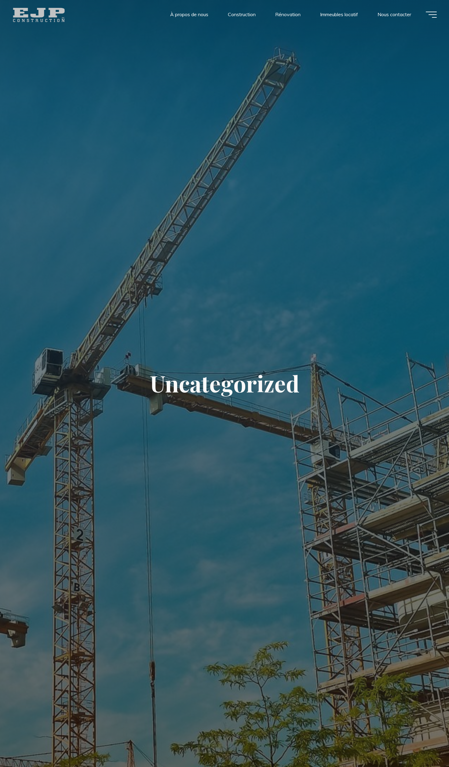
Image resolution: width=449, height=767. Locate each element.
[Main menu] (431, 15)
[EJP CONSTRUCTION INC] (39, 14)
